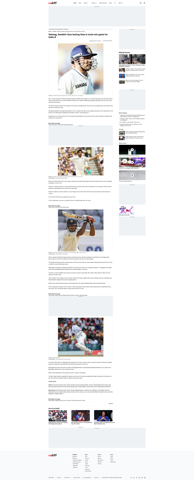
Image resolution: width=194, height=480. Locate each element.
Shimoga (63, 124)
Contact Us (96, 477)
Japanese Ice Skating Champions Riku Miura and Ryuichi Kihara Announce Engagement (132, 116)
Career (111, 460)
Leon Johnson (67, 400)
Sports (86, 462)
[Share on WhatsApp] (131, 477)
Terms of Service (76, 477)
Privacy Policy (67, 477)
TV (115, 3)
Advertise (59, 477)
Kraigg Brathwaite (59, 400)
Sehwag (68, 124)
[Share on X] (134, 477)
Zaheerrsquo (65, 207)
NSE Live (99, 458)
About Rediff (51, 477)
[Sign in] (144, 3)
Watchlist (100, 462)
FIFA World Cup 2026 (124, 215)
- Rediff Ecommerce (76, 462)
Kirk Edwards (74, 400)
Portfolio (99, 463)
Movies (86, 460)
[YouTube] (142, 477)
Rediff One (74, 458)
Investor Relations (87, 477)
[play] (132, 149)
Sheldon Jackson (74, 295)
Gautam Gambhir (52, 124)
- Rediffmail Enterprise (77, 460)
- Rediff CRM (75, 465)
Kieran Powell (81, 400)
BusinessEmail (103, 3)
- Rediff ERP (74, 467)
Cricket (54, 31)
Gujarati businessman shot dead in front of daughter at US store (131, 125)
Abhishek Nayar (83, 295)
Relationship (113, 462)
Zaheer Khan (51, 207)
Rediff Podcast (88, 471)
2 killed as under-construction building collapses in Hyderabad (132, 119)
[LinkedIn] (145, 477)
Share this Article (108, 40)
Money (93, 3)
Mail (80, 3)
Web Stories (122, 143)
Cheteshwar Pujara (53, 295)
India (71, 124)
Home (75, 3)
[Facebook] (136, 477)
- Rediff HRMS (75, 463)
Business (87, 458)
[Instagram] (139, 477)
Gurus (110, 3)
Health (111, 456)
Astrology (87, 469)
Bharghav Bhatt (66, 295)
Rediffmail (74, 456)
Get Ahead (87, 465)
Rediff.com (108, 477)
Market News (100, 460)
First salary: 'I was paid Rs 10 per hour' (130, 122)
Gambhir (57, 207)
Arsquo (59, 124)
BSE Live (99, 456)
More (120, 3)
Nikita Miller (51, 400)
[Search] (140, 3)
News (85, 3)
